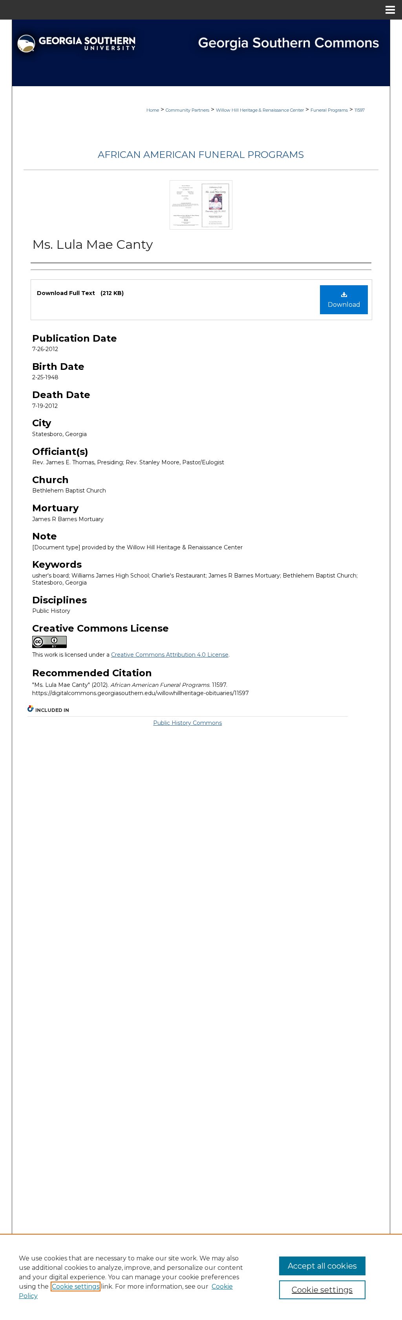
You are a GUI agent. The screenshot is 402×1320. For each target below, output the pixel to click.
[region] (201, 1277)
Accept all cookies (322, 1266)
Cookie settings (75, 1286)
